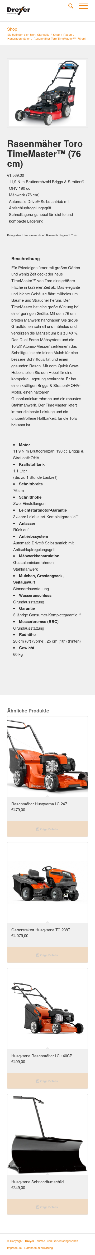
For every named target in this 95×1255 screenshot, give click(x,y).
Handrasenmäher (18, 38)
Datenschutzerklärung (38, 1247)
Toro (74, 235)
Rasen (67, 35)
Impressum (14, 1247)
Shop (12, 29)
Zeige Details (48, 829)
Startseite (43, 35)
